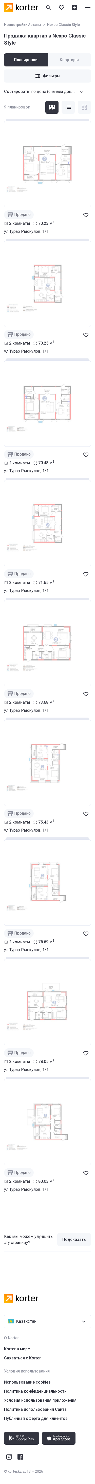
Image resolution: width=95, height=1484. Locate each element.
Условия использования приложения (40, 1400)
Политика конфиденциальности (35, 1391)
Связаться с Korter (22, 1358)
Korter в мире (17, 1349)
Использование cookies (27, 1382)
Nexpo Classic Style (63, 25)
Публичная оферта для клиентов (36, 1418)
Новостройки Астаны (22, 25)
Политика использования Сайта (35, 1409)
